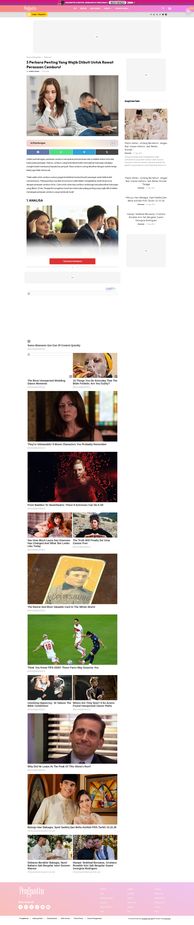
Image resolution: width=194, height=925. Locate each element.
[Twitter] (156, 14)
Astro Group (167, 918)
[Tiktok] (160, 14)
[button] (163, 8)
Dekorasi (47, 57)
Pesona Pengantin (34, 57)
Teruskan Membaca (72, 261)
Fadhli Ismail (34, 71)
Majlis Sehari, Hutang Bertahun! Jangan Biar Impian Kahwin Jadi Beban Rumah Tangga (146, 181)
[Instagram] (153, 14)
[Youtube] (162, 14)
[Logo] (30, 8)
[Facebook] (150, 14)
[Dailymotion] (165, 14)
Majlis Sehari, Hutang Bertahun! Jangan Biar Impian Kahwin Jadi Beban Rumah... (146, 146)
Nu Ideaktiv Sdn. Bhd (147, 918)
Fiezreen (128, 153)
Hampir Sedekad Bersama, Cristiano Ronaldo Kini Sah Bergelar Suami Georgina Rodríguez (146, 217)
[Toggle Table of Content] (111, 143)
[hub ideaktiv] (169, 7)
